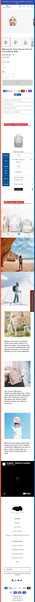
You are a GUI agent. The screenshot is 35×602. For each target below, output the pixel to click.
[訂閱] (28, 569)
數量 (3, 71)
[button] (24, 7)
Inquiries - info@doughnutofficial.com (17, 535)
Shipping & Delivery (17, 549)
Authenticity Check (17, 557)
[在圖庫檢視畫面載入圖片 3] (25, 42)
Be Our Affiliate (17, 531)
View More (18, 189)
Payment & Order (17, 545)
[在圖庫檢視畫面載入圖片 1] (5, 42)
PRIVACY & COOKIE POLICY (17, 600)
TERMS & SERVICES (17, 598)
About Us (17, 523)
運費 (8, 57)
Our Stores (17, 527)
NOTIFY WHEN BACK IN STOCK (32, 301)
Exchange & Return (17, 553)
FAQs (17, 562)
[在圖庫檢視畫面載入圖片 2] (15, 42)
